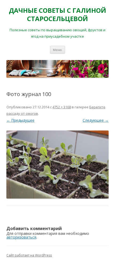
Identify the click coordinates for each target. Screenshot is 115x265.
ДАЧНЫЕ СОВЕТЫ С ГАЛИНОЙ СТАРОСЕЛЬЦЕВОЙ (57, 14)
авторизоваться (21, 237)
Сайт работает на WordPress (29, 255)
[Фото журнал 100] (57, 164)
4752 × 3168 (61, 107)
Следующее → (96, 120)
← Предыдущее (20, 120)
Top (110, 260)
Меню (57, 50)
